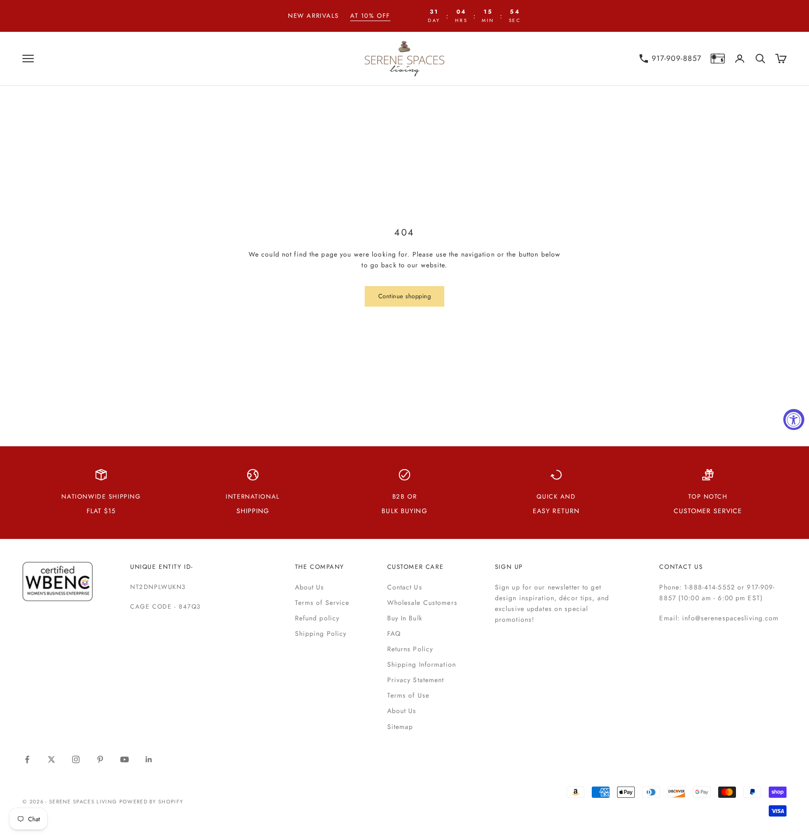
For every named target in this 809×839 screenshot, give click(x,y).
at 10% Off (370, 15)
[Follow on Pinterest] (100, 759)
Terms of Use (408, 695)
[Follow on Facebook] (27, 759)
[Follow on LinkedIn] (149, 759)
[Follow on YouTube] (124, 759)
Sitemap (400, 726)
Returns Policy (410, 649)
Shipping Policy (321, 633)
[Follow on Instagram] (76, 759)
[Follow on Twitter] (51, 759)
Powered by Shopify (151, 801)
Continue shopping (404, 296)
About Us (309, 587)
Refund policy (317, 618)
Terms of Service (322, 602)
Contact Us (404, 587)
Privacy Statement (415, 679)
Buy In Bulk (404, 618)
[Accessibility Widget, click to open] (793, 419)
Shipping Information (421, 664)
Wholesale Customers (422, 602)
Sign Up (509, 566)
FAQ (394, 633)
